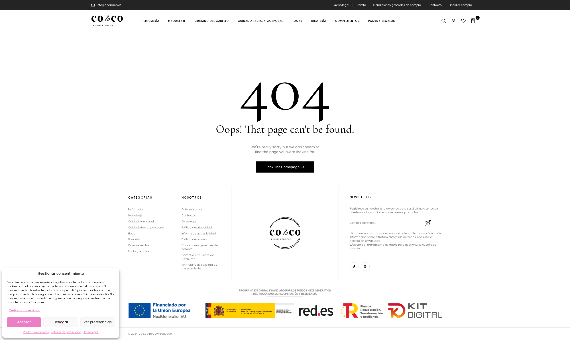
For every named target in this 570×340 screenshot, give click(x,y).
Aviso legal (90, 332)
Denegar (60, 322)
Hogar (132, 233)
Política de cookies (36, 332)
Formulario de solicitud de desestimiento (199, 266)
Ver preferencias (97, 322)
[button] (444, 21)
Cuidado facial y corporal (146, 227)
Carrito (361, 5)
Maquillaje (135, 215)
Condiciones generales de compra (397, 5)
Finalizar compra (460, 5)
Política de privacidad (66, 332)
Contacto (435, 5)
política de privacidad (365, 241)
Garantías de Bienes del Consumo (197, 257)
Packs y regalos (138, 251)
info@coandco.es (109, 5)
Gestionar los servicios (24, 310)
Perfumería (135, 209)
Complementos (138, 245)
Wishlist (473, 35)
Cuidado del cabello (142, 221)
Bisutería (134, 239)
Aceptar (24, 322)
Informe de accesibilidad (198, 233)
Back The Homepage (282, 167)
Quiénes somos (192, 209)
